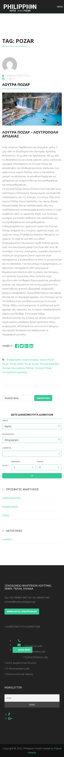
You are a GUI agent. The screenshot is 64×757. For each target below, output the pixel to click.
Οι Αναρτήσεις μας (34, 651)
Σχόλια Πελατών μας (36, 657)
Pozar (5, 363)
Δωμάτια (6, 448)
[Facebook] (9, 714)
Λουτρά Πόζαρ (16, 84)
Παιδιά (40, 461)
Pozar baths (17, 363)
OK (32, 475)
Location (7, 539)
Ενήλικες (15, 461)
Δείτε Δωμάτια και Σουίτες (21, 662)
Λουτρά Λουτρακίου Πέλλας (18, 368)
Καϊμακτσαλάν (10, 506)
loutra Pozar (47, 359)
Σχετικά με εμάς (33, 645)
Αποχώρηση (8, 434)
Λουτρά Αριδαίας (49, 363)
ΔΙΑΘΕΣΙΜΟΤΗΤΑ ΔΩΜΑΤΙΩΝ (23, 626)
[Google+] (10, 718)
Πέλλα (5, 515)
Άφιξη (5, 420)
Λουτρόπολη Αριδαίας (14, 372)
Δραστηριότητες (11, 498)
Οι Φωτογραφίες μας (17, 668)
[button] (60, 7)
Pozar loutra (32, 363)
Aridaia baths (14, 359)
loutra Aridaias (30, 359)
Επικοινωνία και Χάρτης (19, 674)
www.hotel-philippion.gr (22, 611)
